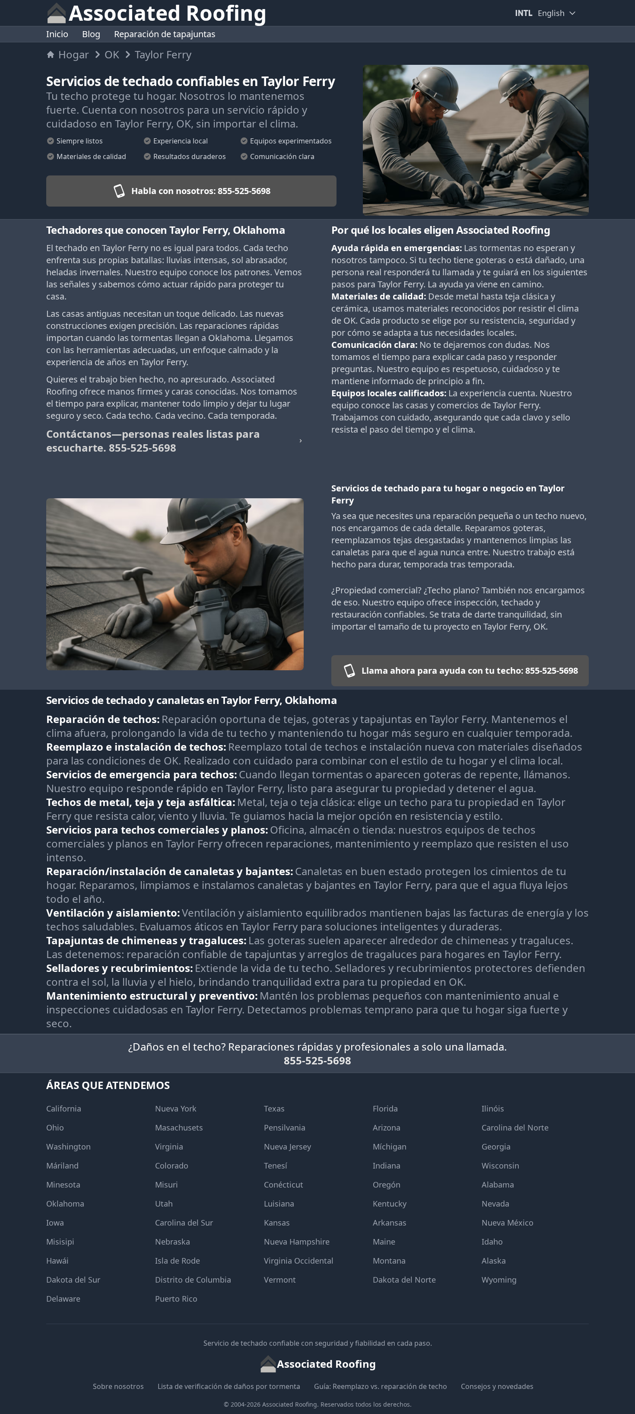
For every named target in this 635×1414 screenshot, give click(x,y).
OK (112, 54)
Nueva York (176, 1108)
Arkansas (389, 1222)
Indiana (386, 1165)
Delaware (63, 1298)
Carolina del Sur (184, 1222)
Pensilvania (284, 1127)
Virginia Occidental (298, 1260)
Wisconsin (500, 1165)
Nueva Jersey (287, 1146)
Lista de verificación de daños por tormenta (229, 1386)
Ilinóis (493, 1108)
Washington (68, 1146)
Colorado (171, 1165)
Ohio (55, 1127)
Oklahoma (65, 1203)
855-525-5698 (317, 1060)
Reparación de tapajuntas (165, 34)
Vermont (280, 1279)
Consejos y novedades (497, 1386)
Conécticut (283, 1184)
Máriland (62, 1165)
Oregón (386, 1184)
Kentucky (389, 1203)
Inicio (57, 34)
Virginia (169, 1146)
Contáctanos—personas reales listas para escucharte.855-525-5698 (153, 441)
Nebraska (172, 1241)
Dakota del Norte (404, 1279)
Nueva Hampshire (297, 1241)
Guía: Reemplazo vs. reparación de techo (380, 1386)
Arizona (386, 1127)
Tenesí (275, 1165)
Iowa (55, 1222)
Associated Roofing (289, 1404)
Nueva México (507, 1222)
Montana (389, 1260)
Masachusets (179, 1127)
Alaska (494, 1260)
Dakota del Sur (73, 1279)
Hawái (57, 1260)
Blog (91, 34)
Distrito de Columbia (193, 1279)
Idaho (492, 1241)
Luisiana (279, 1203)
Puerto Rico (176, 1298)
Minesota (63, 1184)
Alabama (498, 1184)
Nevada (495, 1203)
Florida (385, 1108)
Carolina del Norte (515, 1127)
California (63, 1108)
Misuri (166, 1184)
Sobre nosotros (118, 1386)
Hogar (73, 54)
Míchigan (389, 1146)
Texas (274, 1108)
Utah (164, 1203)
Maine (384, 1241)
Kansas (277, 1222)
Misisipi (60, 1241)
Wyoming (499, 1279)
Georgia (496, 1146)
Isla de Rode (177, 1260)
